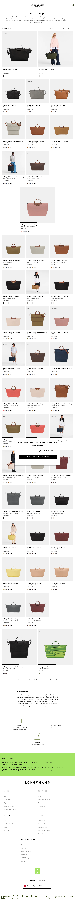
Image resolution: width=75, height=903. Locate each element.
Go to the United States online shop (37, 456)
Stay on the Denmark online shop (37, 462)
